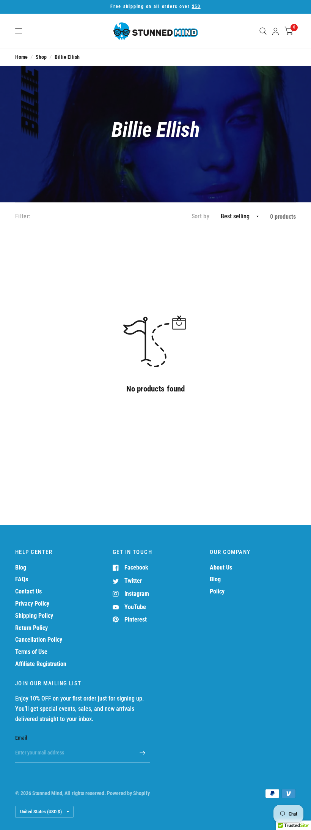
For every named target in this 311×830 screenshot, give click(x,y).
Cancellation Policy (38, 639)
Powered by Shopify (128, 793)
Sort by (200, 216)
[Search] (263, 31)
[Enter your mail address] (142, 752)
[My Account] (275, 31)
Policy (217, 591)
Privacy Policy (32, 603)
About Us (221, 567)
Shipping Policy (34, 615)
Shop (41, 57)
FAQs (21, 579)
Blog (20, 567)
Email (21, 738)
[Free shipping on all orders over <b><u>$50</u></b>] (155, 7)
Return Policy (31, 627)
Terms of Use (31, 651)
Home (21, 57)
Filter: (22, 216)
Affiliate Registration (40, 663)
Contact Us (28, 591)
